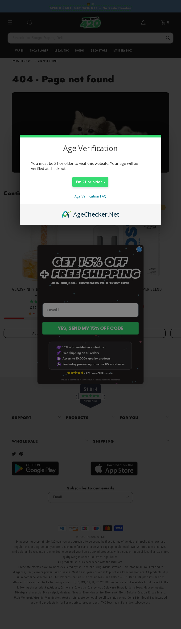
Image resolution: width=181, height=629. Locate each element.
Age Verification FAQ (90, 196)
